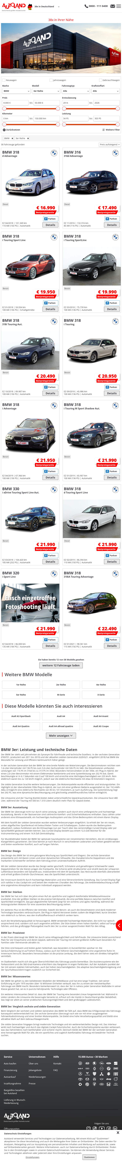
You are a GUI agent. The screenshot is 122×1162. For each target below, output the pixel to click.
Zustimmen (89, 1157)
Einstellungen (32, 1157)
